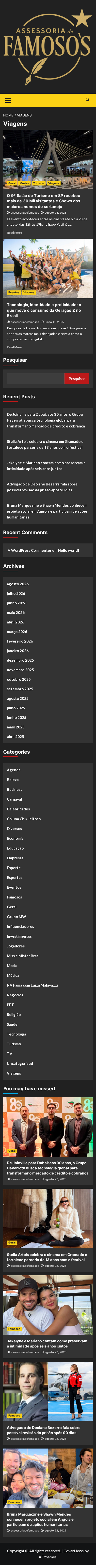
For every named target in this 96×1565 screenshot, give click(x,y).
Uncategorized (20, 1063)
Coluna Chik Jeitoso (24, 819)
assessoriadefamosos (25, 212)
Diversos (14, 828)
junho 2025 (16, 717)
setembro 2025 (20, 689)
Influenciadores (20, 926)
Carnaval (14, 799)
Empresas (15, 858)
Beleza (13, 779)
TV (9, 1053)
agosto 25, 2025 (55, 212)
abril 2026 (15, 622)
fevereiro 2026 (20, 641)
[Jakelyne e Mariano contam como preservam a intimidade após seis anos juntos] (48, 1305)
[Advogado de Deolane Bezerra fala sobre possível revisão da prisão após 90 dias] (48, 1391)
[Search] (87, 99)
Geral (12, 183)
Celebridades (18, 809)
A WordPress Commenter (29, 550)
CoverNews (74, 1550)
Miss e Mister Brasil (23, 956)
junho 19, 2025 (54, 322)
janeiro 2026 (18, 650)
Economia (15, 838)
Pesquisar (15, 360)
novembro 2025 (20, 669)
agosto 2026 (18, 584)
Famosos (14, 897)
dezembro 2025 (20, 660)
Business (14, 789)
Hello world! (68, 550)
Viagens (53, 183)
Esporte (14, 867)
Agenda (13, 770)
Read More (14, 232)
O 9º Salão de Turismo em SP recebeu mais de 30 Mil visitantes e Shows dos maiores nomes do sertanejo (43, 201)
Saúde (12, 1024)
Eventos (13, 292)
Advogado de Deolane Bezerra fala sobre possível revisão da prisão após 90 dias (42, 487)
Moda (12, 965)
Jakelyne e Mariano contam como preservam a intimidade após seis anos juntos (46, 465)
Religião (14, 1014)
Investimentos (19, 936)
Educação (15, 848)
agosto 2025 (18, 698)
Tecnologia (16, 1034)
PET (10, 1004)
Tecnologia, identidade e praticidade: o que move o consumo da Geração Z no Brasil (44, 310)
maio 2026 (16, 612)
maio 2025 (16, 727)
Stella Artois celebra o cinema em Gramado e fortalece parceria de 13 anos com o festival (45, 444)
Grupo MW (16, 916)
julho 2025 (16, 708)
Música (24, 183)
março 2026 (17, 631)
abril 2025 (15, 736)
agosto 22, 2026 (55, 1179)
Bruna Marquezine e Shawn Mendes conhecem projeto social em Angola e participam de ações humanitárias (47, 511)
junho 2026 (16, 603)
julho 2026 (16, 593)
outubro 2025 (19, 679)
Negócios (15, 995)
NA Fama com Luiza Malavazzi (32, 985)
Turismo (38, 183)
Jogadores (16, 946)
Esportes (14, 877)
